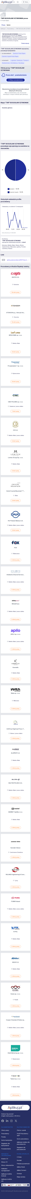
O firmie (19, 1157)
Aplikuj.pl (3, 28)
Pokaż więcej (25, 43)
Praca (3, 25)
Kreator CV (4, 1159)
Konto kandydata (6, 1140)
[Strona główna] (7, 1)
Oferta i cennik (21, 1130)
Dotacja (19, 1173)
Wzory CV (4, 1162)
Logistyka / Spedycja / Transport (20, 60)
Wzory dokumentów (7, 1165)
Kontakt (19, 1160)
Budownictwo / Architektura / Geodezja (13, 63)
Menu (26, 2)
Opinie (8, 25)
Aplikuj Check (21, 1167)
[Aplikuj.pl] (15, 1108)
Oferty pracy (5, 1130)
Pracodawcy (10, 28)
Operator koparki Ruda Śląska (10, 56)
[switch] (15, 80)
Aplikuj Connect (21, 1170)
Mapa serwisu (21, 1177)
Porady (3, 1137)
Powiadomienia (6, 1149)
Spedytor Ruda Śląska (19, 53)
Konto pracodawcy (23, 1139)
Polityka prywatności (23, 1163)
